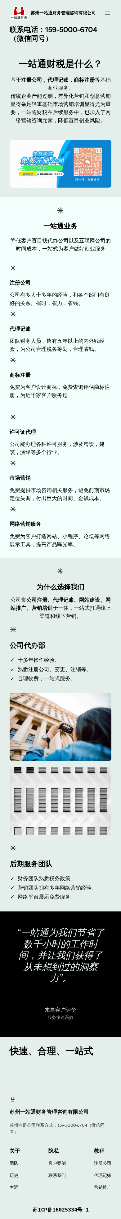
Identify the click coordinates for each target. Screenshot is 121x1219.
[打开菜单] (107, 13)
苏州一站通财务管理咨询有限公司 (63, 13)
